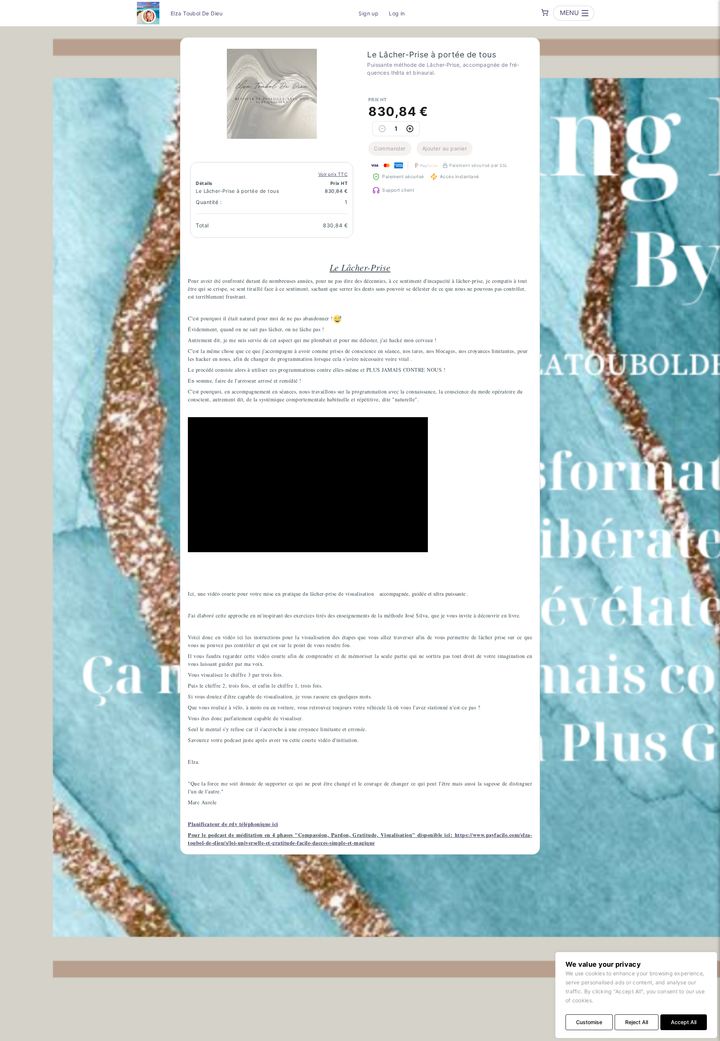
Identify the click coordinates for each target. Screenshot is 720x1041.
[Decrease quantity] (382, 128)
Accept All (683, 1022)
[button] (272, 94)
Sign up (368, 13)
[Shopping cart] (545, 12)
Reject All (636, 1022)
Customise (589, 1022)
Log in (397, 13)
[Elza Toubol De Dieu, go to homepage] (148, 13)
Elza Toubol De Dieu (196, 13)
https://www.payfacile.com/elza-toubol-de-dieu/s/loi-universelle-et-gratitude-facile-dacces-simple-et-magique (360, 839)
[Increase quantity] (410, 128)
